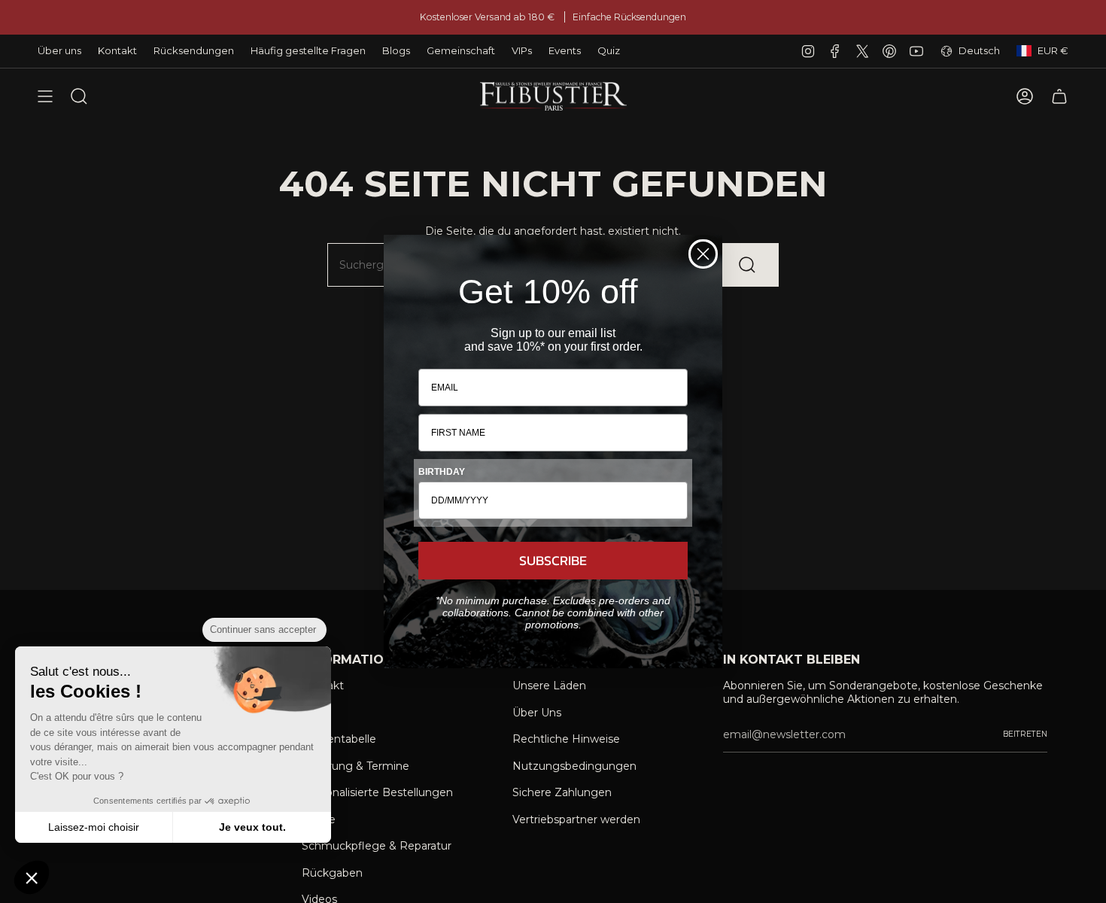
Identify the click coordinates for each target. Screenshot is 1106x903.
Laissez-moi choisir (93, 827)
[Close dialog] (703, 254)
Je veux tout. (252, 827)
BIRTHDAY (441, 472)
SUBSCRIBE (553, 560)
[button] (32, 877)
